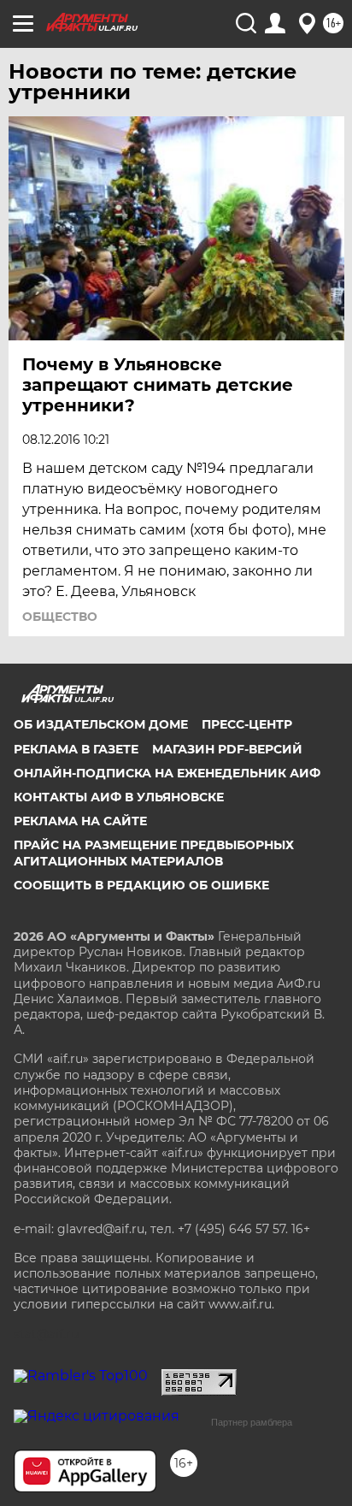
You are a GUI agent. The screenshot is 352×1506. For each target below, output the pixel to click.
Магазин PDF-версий (227, 749)
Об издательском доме (101, 724)
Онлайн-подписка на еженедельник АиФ (167, 773)
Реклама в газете (76, 749)
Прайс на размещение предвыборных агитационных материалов (154, 852)
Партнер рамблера (251, 1422)
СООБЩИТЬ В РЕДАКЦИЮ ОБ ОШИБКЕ (141, 885)
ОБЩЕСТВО (59, 617)
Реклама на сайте (80, 821)
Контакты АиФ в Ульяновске (119, 797)
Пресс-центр (247, 724)
